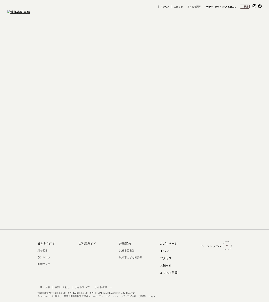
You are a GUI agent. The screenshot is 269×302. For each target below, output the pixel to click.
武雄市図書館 (126, 250)
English (209, 7)
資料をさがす (46, 243)
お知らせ (178, 6)
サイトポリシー (103, 287)
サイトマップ (82, 287)
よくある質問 (194, 6)
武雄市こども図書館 (130, 257)
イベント (166, 251)
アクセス (165, 6)
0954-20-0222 (64, 293)
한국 (217, 7)
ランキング (44, 257)
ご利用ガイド (87, 243)
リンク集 (45, 287)
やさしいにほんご (228, 7)
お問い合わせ (62, 287)
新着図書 (43, 250)
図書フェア (44, 264)
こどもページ (169, 243)
